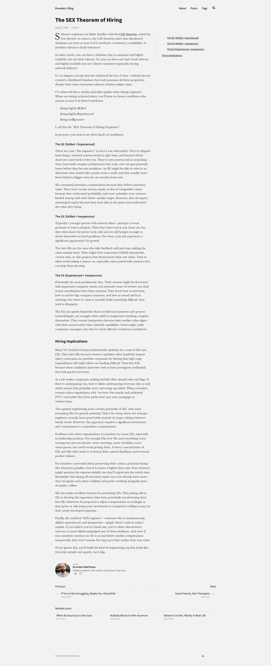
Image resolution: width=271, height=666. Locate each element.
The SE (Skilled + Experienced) (183, 38)
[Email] (75, 574)
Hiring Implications (172, 55)
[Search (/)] (214, 8)
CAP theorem (128, 34)
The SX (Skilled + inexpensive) (182, 43)
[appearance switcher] (203, 656)
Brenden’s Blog (64, 8)
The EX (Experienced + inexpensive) (185, 49)
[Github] (80, 574)
